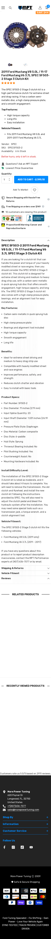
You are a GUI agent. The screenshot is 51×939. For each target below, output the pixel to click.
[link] (25, 664)
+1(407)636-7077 (17, 806)
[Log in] (40, 7)
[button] (8, 83)
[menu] (3, 7)
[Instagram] (13, 847)
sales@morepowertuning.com (23, 809)
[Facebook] (4, 847)
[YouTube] (31, 847)
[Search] (10, 8)
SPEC (14, 144)
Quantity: (6, 173)
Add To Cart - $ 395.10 (31, 179)
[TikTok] (22, 847)
